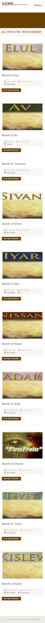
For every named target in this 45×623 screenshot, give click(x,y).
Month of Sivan (11, 224)
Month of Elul (10, 75)
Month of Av (10, 135)
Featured (9, 144)
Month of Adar (11, 403)
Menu (39, 5)
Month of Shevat (12, 463)
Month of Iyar (10, 283)
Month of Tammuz (14, 164)
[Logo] (15, 4)
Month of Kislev (12, 583)
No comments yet (25, 592)
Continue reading (10, 90)
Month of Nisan (12, 344)
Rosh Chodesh (11, 84)
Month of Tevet (12, 524)
